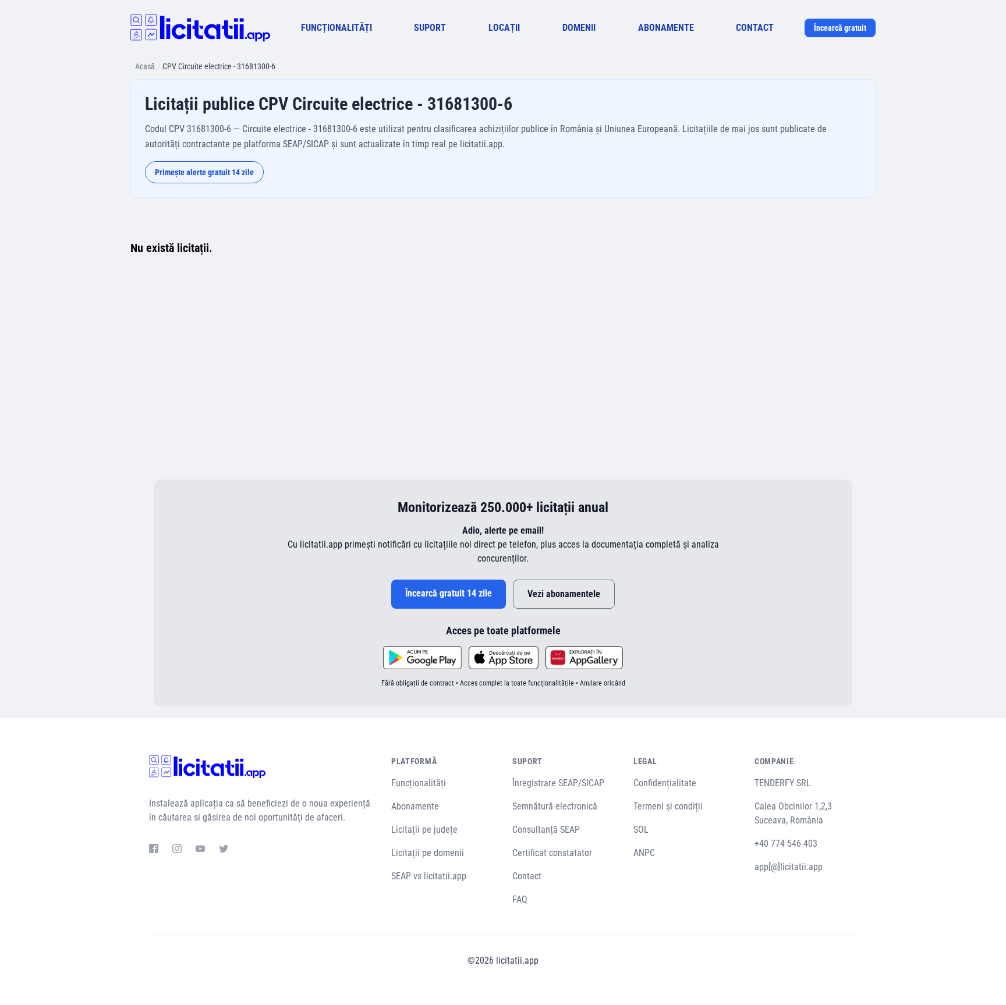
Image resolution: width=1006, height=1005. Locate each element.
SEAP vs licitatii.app (428, 876)
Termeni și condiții (668, 806)
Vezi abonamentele (563, 593)
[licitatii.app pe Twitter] (223, 850)
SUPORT (430, 27)
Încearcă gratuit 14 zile (448, 593)
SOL (641, 829)
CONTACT (755, 27)
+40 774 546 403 (785, 843)
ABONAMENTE (666, 27)
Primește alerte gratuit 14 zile (204, 172)
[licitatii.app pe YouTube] (200, 850)
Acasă (145, 66)
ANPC (644, 852)
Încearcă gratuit (840, 28)
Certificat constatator (552, 852)
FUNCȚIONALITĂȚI (336, 27)
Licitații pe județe (424, 829)
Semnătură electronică (554, 806)
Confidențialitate (664, 783)
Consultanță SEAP (546, 829)
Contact (526, 876)
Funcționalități (418, 783)
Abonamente (415, 806)
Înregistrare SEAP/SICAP (558, 783)
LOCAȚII (504, 27)
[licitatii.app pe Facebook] (153, 850)
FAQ (519, 899)
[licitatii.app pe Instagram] (177, 850)
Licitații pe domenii (427, 852)
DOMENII (579, 27)
